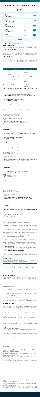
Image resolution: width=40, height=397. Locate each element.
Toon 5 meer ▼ (20, 39)
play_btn (34, 15)
